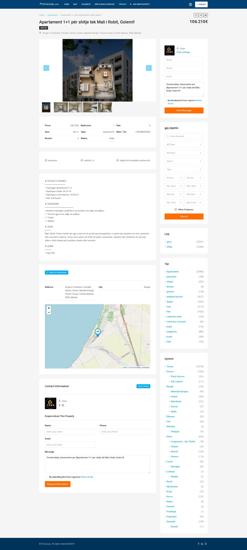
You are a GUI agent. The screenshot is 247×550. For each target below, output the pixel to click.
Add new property (141, 4)
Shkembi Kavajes (179, 391)
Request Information (57, 484)
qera (169, 241)
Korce (170, 496)
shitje (44, 28)
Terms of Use (87, 477)
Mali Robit (176, 401)
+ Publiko (201, 4)
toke (169, 341)
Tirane (170, 366)
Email (47, 438)
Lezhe (170, 461)
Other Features (185, 209)
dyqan (170, 301)
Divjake (174, 476)
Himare (174, 456)
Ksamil (174, 526)
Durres (170, 371)
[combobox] (184, 145)
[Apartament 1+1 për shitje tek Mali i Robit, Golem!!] (98, 332)
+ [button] (49, 308)
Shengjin (175, 466)
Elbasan (171, 416)
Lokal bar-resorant (176, 321)
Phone (103, 425)
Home (66, 4)
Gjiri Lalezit (176, 381)
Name (48, 425)
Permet (170, 506)
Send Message (184, 110)
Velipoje (175, 431)
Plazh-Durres (177, 376)
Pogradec (172, 516)
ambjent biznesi (175, 296)
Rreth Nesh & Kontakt (105, 4)
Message (49, 452)
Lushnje (171, 471)
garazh (170, 291)
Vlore (169, 436)
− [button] (49, 312)
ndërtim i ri (89, 160)
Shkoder (171, 426)
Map (75, 4)
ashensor (52, 160)
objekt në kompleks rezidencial (135, 160)
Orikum (174, 446)
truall (169, 336)
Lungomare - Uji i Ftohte (183, 441)
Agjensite (86, 4)
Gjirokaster (172, 486)
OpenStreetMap (135, 367)
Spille (174, 411)
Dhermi (174, 451)
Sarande (171, 521)
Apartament (173, 271)
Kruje (169, 491)
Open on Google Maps (58, 272)
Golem (174, 396)
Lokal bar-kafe (174, 316)
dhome (170, 286)
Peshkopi (171, 511)
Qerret (174, 406)
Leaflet (124, 367)
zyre (169, 306)
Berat (169, 481)
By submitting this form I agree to (71, 477)
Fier (169, 421)
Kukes (170, 501)
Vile (169, 311)
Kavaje (170, 386)
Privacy (122, 4)
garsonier (172, 276)
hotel (169, 326)
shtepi (170, 281)
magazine (172, 331)
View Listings (143, 386)
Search (184, 216)
